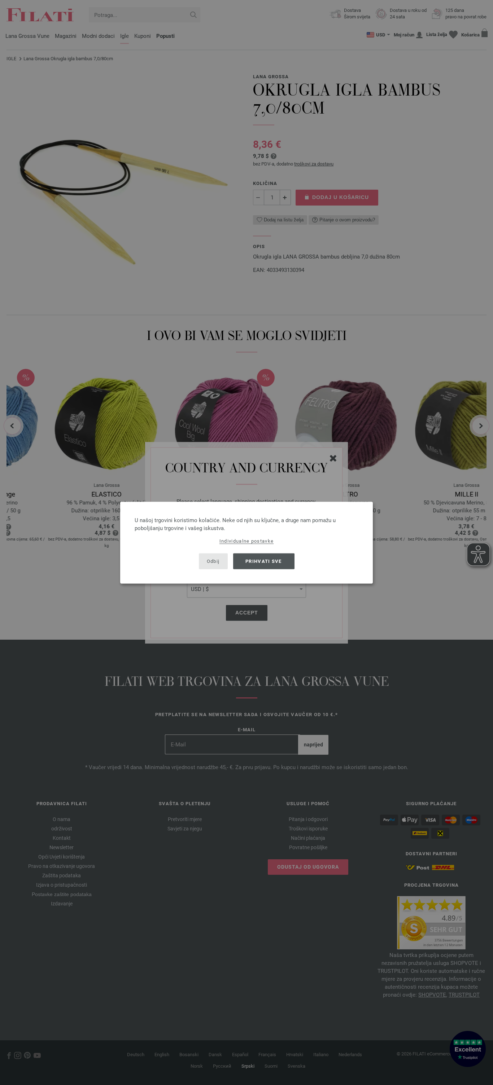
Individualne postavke (246, 540)
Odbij (213, 561)
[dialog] (246, 542)
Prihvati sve (263, 561)
